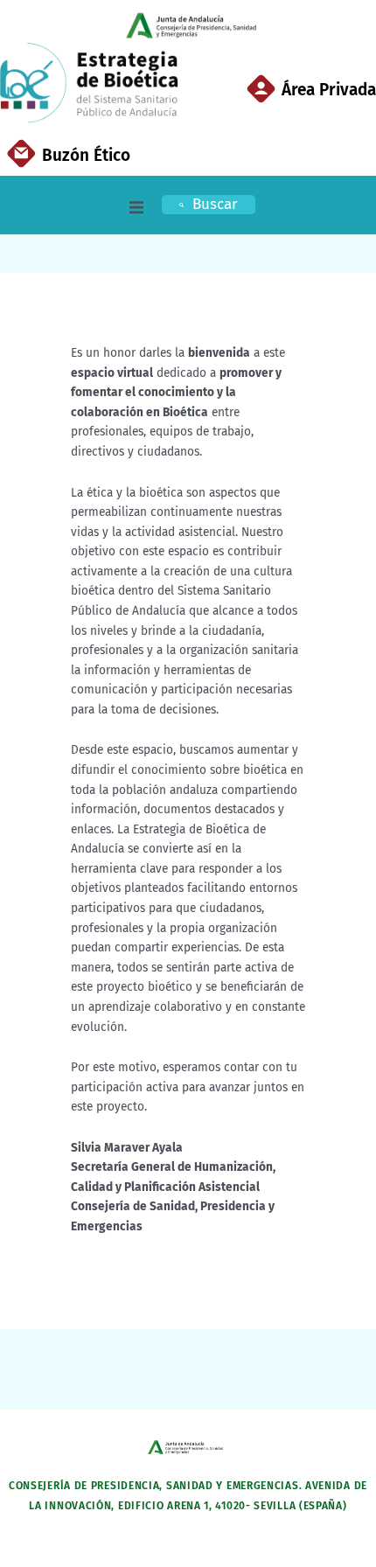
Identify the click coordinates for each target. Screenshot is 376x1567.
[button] (136, 207)
